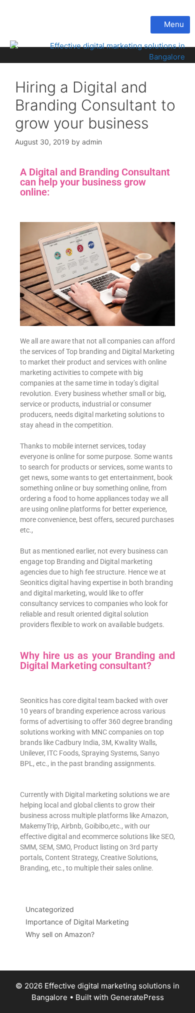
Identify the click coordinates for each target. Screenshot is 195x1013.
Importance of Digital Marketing (77, 922)
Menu (173, 24)
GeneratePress (137, 997)
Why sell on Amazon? (60, 934)
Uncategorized (50, 909)
